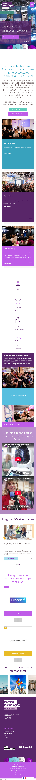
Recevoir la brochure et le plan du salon (14, 39)
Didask (18, 653)
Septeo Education (18, 613)
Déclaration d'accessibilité (18, 772)
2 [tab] (26, 41)
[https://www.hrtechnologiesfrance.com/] (9, 749)
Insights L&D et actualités (18, 519)
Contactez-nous (7, 735)
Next (20, 620)
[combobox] (28, 778)
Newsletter (6, 740)
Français (28, 778)
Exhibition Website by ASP (18, 777)
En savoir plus (7, 206)
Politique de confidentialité (18, 766)
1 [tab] (24, 41)
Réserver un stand (7, 12)
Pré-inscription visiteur (18, 114)
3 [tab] (28, 41)
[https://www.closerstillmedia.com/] (25, 748)
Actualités (6, 737)
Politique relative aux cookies (18, 770)
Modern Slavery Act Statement (18, 774)
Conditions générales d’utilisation (18, 768)
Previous (16, 620)
